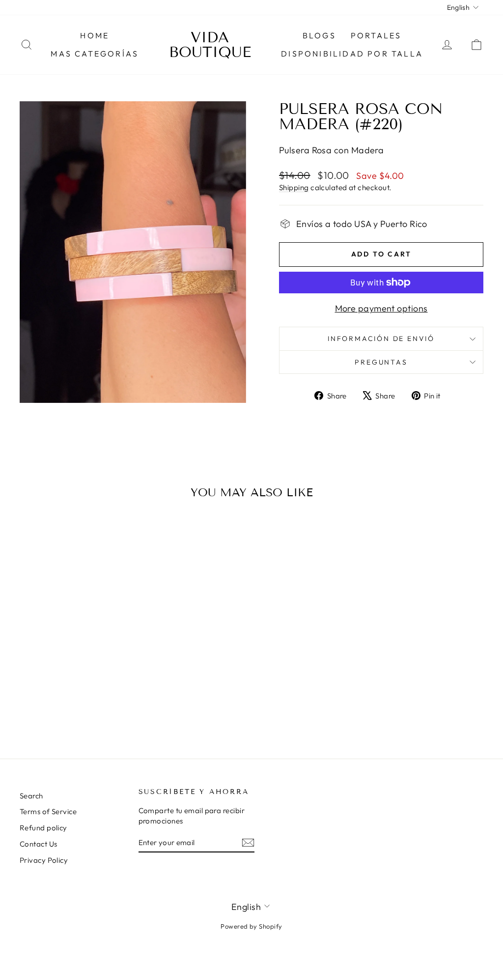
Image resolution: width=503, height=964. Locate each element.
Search (31, 795)
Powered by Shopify (251, 926)
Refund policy (43, 827)
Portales (376, 35)
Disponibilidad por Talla (352, 53)
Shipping (294, 187)
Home (94, 35)
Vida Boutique (210, 44)
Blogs (319, 35)
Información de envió (381, 338)
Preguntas (381, 362)
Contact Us (38, 844)
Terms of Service (48, 811)
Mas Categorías (95, 53)
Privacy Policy (44, 860)
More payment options (381, 308)
